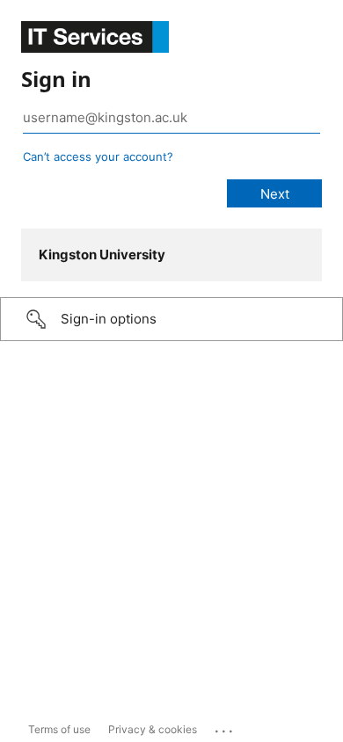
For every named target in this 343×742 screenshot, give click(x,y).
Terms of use (59, 729)
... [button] (225, 727)
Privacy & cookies (152, 729)
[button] (171, 319)
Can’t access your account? (98, 156)
